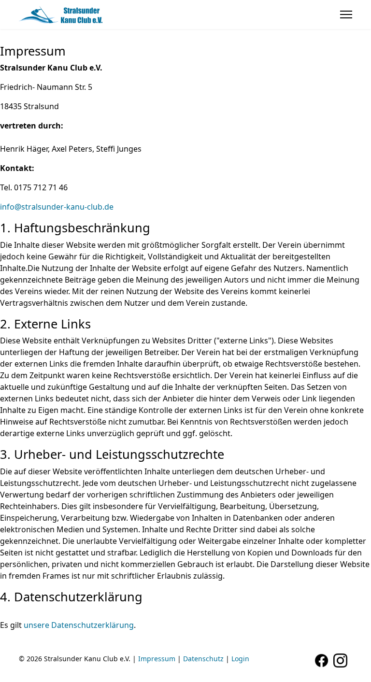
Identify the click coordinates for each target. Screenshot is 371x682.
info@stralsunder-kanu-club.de (57, 206)
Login (240, 658)
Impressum (156, 658)
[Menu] (346, 14)
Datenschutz (203, 658)
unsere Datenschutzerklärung (79, 625)
